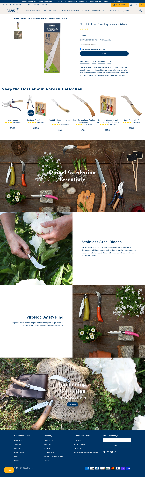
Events (44, 5)
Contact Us (18, 440)
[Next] (75, 48)
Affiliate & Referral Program (53, 457)
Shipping (17, 444)
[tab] (84, 60)
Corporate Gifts (49, 452)
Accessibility (77, 448)
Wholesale (47, 444)
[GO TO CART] (142, 5)
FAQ (15, 457)
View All (72, 404)
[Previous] (28, 48)
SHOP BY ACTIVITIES (50, 10)
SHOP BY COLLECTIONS (33, 10)
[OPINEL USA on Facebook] (7, 5)
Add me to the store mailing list (94, 49)
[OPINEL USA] (12, 10)
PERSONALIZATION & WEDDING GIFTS (70, 10)
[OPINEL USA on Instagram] (14, 5)
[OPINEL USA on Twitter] (3, 5)
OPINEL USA (24, 468)
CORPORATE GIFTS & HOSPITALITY (95, 10)
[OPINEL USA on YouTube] (10, 5)
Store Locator (33, 5)
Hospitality (47, 448)
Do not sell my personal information (85, 452)
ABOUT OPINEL (113, 10)
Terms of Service (79, 444)
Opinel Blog (20, 5)
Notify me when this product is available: (95, 40)
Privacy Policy (78, 440)
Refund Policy (19, 452)
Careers (47, 461)
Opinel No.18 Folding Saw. (114, 67)
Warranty (17, 448)
